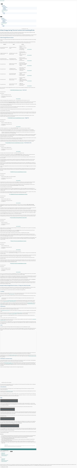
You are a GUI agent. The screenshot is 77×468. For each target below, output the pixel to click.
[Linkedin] (1, 449)
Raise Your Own (4, 6)
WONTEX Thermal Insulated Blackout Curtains (18, 171)
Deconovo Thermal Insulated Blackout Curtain (18, 263)
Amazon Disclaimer (4, 455)
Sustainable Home (3, 23)
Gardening (3, 5)
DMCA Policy (3, 453)
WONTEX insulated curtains (13, 313)
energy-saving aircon (13, 301)
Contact (3, 25)
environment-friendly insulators (11, 300)
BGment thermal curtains (7, 362)
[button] (38, 457)
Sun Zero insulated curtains (9, 363)
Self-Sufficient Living (4, 22)
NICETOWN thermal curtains (5, 310)
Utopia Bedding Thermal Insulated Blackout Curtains (15, 142)
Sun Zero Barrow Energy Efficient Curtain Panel (19, 217)
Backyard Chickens (5, 7)
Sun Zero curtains (29, 302)
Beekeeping (4, 8)
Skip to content (2, 0)
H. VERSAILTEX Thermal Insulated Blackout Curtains (18, 194)
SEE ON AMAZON (29, 49)
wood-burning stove (6, 301)
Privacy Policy (3, 458)
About (2, 24)
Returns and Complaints (4, 454)
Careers (4, 13)
